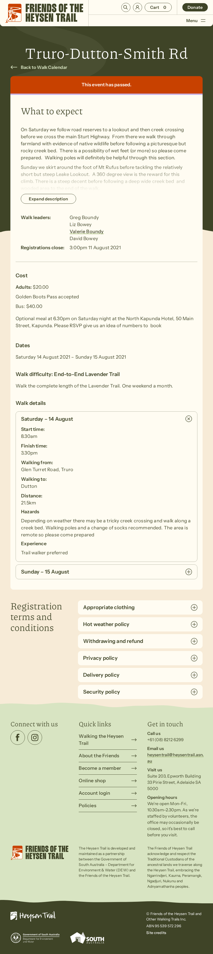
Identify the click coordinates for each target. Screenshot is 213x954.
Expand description (48, 198)
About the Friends (99, 756)
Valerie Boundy (87, 231)
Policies (87, 805)
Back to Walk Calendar (44, 67)
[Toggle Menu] (203, 20)
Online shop (92, 781)
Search (125, 7)
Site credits (156, 932)
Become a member (100, 768)
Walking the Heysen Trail (101, 739)
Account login (94, 793)
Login (137, 7)
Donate (195, 7)
